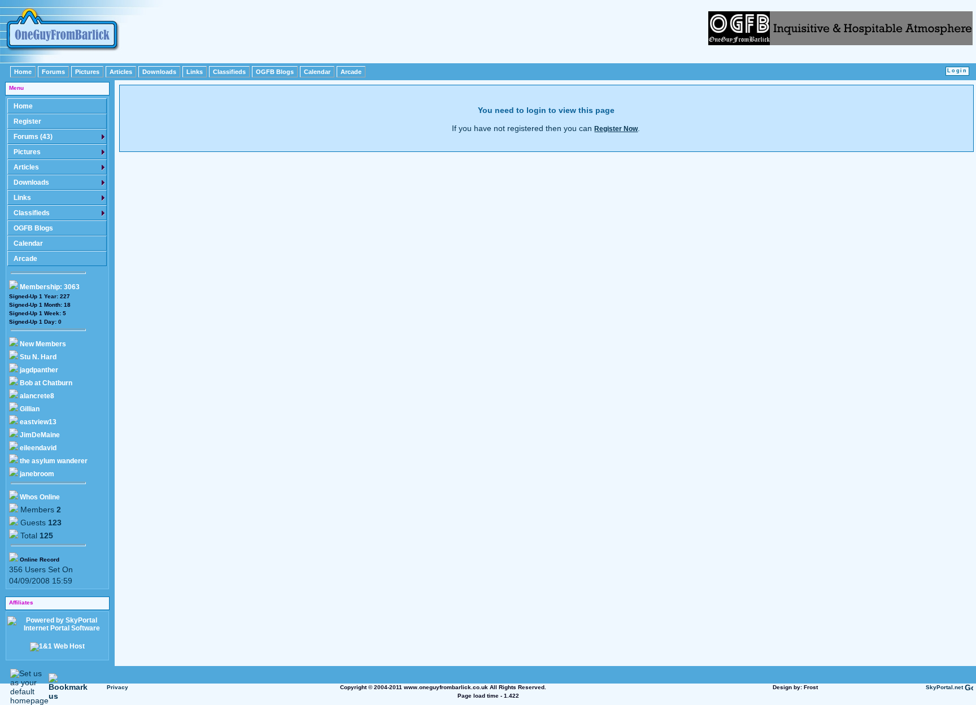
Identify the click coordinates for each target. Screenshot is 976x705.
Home (23, 71)
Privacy (117, 687)
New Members (43, 344)
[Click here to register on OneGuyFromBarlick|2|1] (840, 42)
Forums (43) (33, 137)
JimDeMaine (39, 435)
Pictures (87, 71)
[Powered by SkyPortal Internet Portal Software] (57, 628)
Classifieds (229, 71)
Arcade (351, 71)
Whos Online (39, 497)
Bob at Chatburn (45, 383)
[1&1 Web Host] (57, 646)
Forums (53, 71)
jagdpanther (38, 370)
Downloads (159, 71)
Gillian (29, 409)
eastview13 (37, 422)
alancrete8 (36, 396)
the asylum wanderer (53, 461)
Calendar (317, 71)
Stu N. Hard (37, 357)
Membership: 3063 (49, 287)
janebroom (36, 474)
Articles (121, 71)
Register (27, 121)
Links (194, 71)
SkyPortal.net (944, 687)
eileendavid (37, 448)
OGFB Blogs (275, 71)
